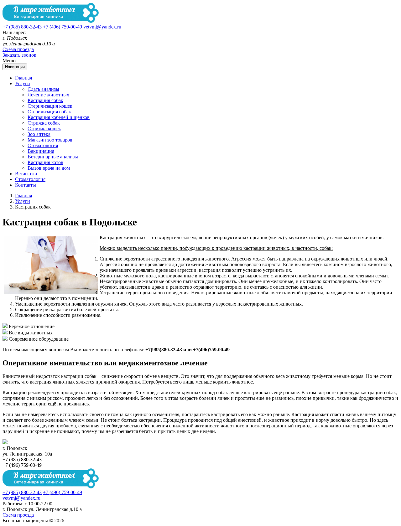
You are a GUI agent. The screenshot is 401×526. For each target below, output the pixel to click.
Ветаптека (26, 173)
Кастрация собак (45, 100)
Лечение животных (48, 94)
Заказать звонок (19, 55)
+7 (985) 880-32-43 (22, 26)
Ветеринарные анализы (53, 156)
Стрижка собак (44, 123)
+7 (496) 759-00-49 (62, 26)
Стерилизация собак (49, 111)
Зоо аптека (39, 134)
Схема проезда (18, 49)
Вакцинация (41, 151)
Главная (23, 77)
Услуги (22, 83)
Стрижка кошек (44, 128)
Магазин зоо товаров (50, 139)
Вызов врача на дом (49, 168)
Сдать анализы (43, 89)
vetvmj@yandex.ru (102, 26)
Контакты (25, 185)
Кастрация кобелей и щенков (59, 117)
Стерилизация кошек (50, 106)
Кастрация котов (45, 162)
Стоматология (43, 145)
